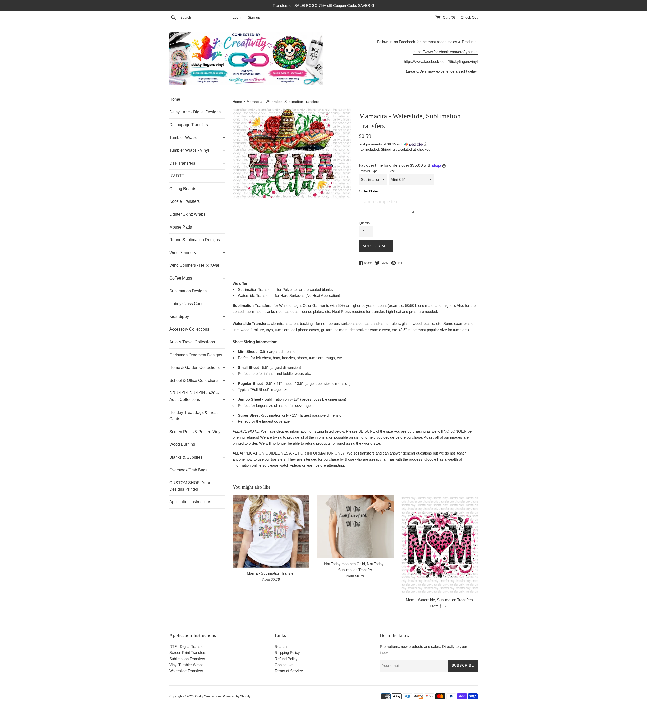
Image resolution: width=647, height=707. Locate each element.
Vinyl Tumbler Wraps (186, 665)
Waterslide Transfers (186, 671)
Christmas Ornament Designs (197, 355)
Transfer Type (368, 171)
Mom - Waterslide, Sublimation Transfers (439, 600)
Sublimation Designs (197, 291)
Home (174, 99)
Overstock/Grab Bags (197, 470)
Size (392, 171)
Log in (237, 17)
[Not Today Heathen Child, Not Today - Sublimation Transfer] (355, 526)
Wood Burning (182, 444)
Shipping (388, 149)
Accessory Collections (197, 329)
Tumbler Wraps (197, 137)
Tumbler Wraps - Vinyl (197, 150)
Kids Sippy (197, 316)
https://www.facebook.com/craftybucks (445, 51)
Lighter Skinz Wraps (187, 214)
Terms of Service (289, 671)
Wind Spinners (197, 252)
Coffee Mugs (197, 278)
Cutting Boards (197, 189)
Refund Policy (286, 658)
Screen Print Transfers (187, 652)
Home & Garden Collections (197, 367)
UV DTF (197, 176)
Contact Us (284, 665)
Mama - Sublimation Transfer (271, 573)
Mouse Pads (180, 227)
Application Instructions (197, 502)
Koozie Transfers (184, 201)
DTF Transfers (197, 163)
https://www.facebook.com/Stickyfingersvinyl (441, 61)
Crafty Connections (208, 696)
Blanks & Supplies (197, 457)
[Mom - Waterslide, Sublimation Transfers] (439, 545)
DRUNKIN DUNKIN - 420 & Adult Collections (197, 396)
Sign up (254, 17)
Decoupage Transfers (197, 125)
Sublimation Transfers (187, 658)
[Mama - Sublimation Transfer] (271, 531)
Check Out (469, 17)
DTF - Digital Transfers (188, 646)
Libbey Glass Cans (197, 303)
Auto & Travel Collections (197, 342)
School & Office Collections (197, 380)
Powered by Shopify (236, 696)
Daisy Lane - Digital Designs (195, 112)
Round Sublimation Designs (197, 240)
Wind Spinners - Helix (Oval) (194, 265)
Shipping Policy (287, 652)
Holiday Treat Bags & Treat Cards (197, 415)
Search (281, 646)
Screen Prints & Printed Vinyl (197, 432)
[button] (418, 144)
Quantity (364, 223)
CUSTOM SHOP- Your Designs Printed (189, 486)
